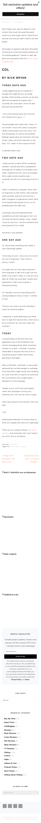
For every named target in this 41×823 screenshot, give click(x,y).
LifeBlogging (9, 726)
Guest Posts (9, 722)
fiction (12, 446)
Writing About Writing (13, 775)
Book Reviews (10, 733)
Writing (7, 752)
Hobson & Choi (10, 763)
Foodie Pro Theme (23, 817)
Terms (27, 679)
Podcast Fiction (10, 767)
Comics (7, 755)
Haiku (6, 759)
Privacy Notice (30, 819)
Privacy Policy (16, 679)
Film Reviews (9, 741)
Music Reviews (10, 745)
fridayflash (18, 446)
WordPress (19, 819)
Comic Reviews (10, 737)
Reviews (7, 730)
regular (24, 446)
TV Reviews (9, 748)
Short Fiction (13, 444)
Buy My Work (10, 718)
